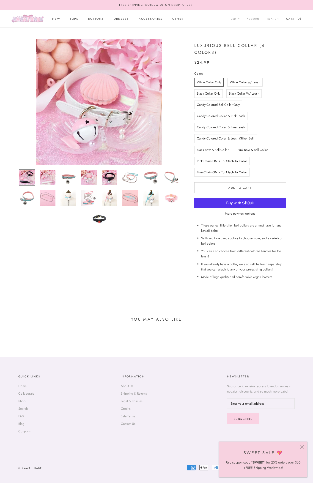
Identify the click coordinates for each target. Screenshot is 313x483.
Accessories (150, 19)
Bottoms (96, 19)
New (56, 19)
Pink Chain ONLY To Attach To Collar (222, 161)
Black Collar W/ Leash (244, 93)
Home (22, 386)
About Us (127, 386)
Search (273, 19)
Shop (21, 401)
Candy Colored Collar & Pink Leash (221, 116)
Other (178, 19)
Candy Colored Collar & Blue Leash (221, 127)
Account (254, 19)
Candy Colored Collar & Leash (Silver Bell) (225, 138)
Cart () (294, 19)
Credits (126, 408)
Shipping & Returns (134, 393)
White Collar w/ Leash (245, 82)
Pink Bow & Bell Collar (252, 149)
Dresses (121, 19)
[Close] (302, 447)
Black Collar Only (208, 93)
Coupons (24, 431)
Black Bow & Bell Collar (213, 149)
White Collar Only (209, 82)
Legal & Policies (132, 401)
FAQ (21, 416)
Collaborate (26, 393)
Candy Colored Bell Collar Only (218, 104)
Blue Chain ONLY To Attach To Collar (222, 172)
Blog (21, 423)
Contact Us (128, 423)
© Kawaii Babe (30, 468)
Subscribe (243, 419)
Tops (74, 19)
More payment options (240, 213)
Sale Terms (128, 416)
